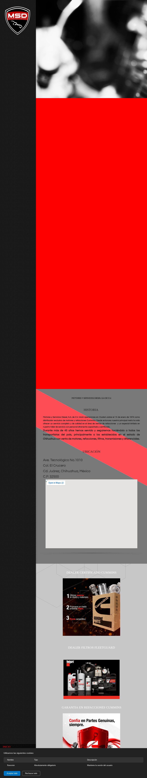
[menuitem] (18, 747)
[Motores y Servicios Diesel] (18, 21)
